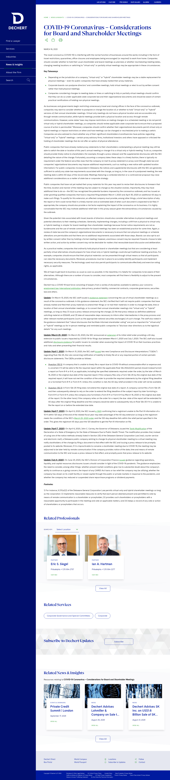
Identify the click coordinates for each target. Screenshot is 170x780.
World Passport (80, 762)
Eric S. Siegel (59, 564)
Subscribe (118, 641)
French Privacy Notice (121, 775)
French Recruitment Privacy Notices (140, 775)
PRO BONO (124, 2)
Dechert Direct (49, 759)
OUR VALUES (135, 2)
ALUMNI (146, 2)
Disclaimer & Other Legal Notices (75, 773)
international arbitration (70, 288)
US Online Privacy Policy (94, 773)
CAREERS (157, 2)
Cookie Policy (108, 773)
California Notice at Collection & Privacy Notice (79, 775)
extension (111, 335)
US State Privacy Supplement (103, 775)
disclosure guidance (62, 342)
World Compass (80, 759)
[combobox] (67, 529)
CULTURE (112, 2)
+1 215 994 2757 (67, 569)
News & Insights (57, 17)
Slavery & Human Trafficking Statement (77, 777)
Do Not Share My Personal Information (102, 777)
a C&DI (98, 411)
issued (98, 351)
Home (46, 17)
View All (103, 588)
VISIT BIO (54, 575)
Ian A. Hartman (102, 564)
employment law (51, 288)
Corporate (102, 616)
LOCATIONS (101, 2)
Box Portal (48, 762)
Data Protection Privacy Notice (123, 773)
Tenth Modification (138, 428)
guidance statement (98, 298)
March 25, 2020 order (84, 418)
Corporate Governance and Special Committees (68, 616)
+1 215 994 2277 (108, 569)
